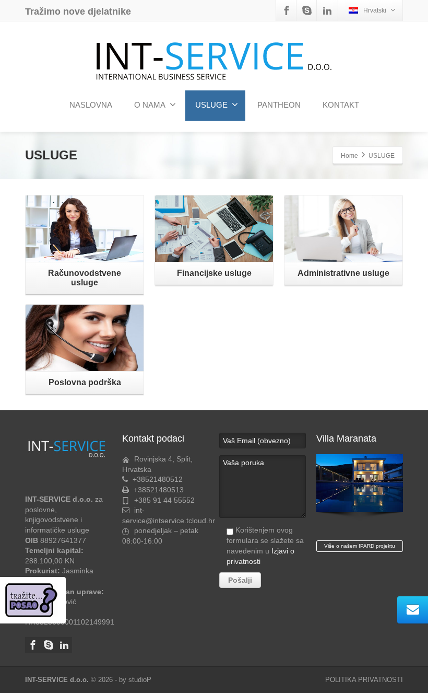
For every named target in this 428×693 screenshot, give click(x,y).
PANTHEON (279, 104)
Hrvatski (374, 10)
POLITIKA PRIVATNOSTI (364, 680)
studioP (139, 680)
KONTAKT (341, 104)
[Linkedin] (327, 10)
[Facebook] (286, 10)
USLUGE (211, 104)
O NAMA (149, 104)
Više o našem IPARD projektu (359, 546)
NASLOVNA (90, 104)
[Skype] (306, 10)
